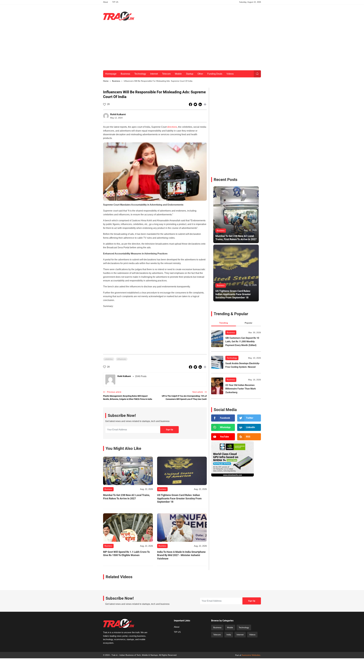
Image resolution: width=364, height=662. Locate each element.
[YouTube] (223, 436)
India (229, 634)
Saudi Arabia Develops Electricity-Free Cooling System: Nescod (242, 365)
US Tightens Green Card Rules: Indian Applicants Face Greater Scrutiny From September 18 (179, 498)
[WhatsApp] (223, 427)
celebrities (109, 359)
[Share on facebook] (191, 104)
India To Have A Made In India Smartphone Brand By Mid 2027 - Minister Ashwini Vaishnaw (181, 555)
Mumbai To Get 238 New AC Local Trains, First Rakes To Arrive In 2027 (126, 497)
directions (172, 127)
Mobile (178, 74)
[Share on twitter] (196, 104)
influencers (121, 359)
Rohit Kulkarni (118, 114)
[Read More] (128, 471)
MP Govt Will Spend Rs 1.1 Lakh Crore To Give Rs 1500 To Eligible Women (126, 553)
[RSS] (249, 436)
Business (125, 74)
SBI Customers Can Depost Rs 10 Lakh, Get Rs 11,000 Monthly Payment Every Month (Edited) (242, 342)
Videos (230, 74)
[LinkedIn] (249, 427)
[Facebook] (223, 418)
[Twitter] (249, 418)
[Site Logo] (118, 16)
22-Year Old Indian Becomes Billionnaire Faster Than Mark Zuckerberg (240, 389)
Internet (154, 74)
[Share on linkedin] (200, 104)
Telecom (166, 74)
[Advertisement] (209, 15)
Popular (248, 323)
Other (200, 74)
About (105, 2)
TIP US (115, 2)
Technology (140, 74)
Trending (223, 323)
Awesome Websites (251, 655)
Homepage (110, 74)
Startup (189, 74)
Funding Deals (214, 74)
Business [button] (116, 81)
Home (105, 81)
